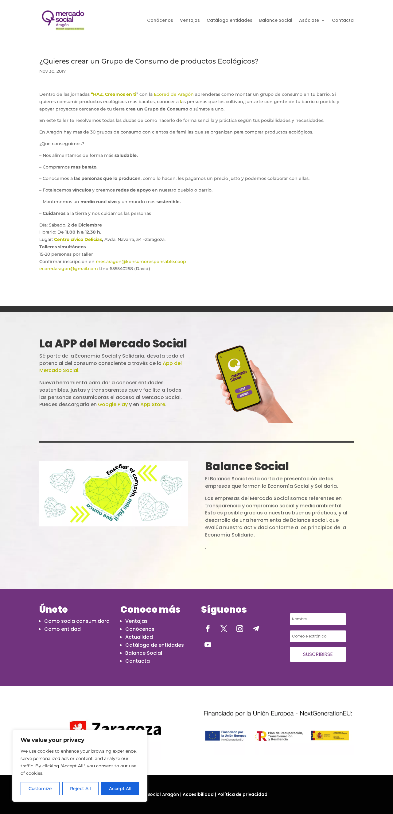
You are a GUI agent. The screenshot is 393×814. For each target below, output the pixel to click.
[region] (79, 766)
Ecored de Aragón (174, 94)
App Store (152, 404)
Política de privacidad (242, 794)
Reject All (80, 788)
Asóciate (309, 20)
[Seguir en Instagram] (240, 628)
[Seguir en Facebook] (208, 628)
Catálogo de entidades (154, 645)
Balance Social (275, 20)
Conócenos (160, 20)
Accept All (120, 788)
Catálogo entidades (229, 20)
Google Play (113, 404)
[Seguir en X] (224, 628)
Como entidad (62, 629)
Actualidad (139, 637)
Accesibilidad (198, 794)
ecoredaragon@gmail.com (69, 268)
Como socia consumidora (77, 621)
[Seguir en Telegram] (256, 628)
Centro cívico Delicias (78, 239)
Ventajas (190, 20)
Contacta (343, 20)
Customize (40, 788)
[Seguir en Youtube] (208, 644)
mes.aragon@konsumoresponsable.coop (141, 261)
